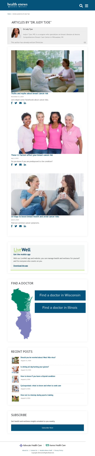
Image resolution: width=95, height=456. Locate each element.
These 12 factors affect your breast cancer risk (32, 155)
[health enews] (18, 5)
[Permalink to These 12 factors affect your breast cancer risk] (47, 132)
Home (9, 14)
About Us (25, 450)
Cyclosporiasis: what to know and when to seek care (41, 386)
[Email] (85, 42)
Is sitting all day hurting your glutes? (35, 367)
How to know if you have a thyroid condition (38, 376)
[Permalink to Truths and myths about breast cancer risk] (47, 71)
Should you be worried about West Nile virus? (38, 357)
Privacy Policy (58, 450)
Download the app (20, 266)
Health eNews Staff (46, 450)
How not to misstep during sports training (37, 395)
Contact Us (33, 450)
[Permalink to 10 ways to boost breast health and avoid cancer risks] (47, 194)
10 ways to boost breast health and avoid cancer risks (35, 216)
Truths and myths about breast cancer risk (29, 93)
